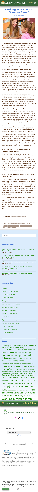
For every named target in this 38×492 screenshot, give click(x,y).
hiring (28, 223)
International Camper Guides (11, 304)
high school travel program (24, 363)
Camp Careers (8, 326)
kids (16, 369)
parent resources (25, 369)
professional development (23, 371)
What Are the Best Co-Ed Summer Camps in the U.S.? (19, 262)
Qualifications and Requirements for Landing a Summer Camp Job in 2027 (17, 267)
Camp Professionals (8, 297)
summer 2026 (28, 373)
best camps (20, 348)
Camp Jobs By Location (16, 358)
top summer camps (24, 390)
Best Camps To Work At (15, 350)
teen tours (10, 390)
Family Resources (7, 301)
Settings (13, 489)
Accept (5, 489)
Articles (4, 288)
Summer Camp (9, 375)
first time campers (12, 363)
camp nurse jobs (21, 223)
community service (31, 360)
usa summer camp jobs (19, 394)
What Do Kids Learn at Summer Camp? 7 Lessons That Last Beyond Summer (18, 250)
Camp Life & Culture (8, 294)
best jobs (27, 350)
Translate (24, 435)
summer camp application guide (22, 377)
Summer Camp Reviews (9, 313)
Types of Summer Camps (10, 320)
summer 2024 (20, 373)
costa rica (4, 363)
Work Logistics (8, 332)
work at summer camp (9, 227)
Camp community (19, 352)
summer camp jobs (14, 380)
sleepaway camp (11, 373)
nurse (19, 369)
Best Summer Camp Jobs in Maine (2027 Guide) (17, 273)
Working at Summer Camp (19, 216)
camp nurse (12, 223)
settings (22, 486)
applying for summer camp (13, 345)
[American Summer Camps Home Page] (13, 3)
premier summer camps (8, 371)
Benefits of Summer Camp (10, 291)
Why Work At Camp (26, 396)
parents (32, 369)
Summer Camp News (9, 310)
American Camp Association (26, 452)
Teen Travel (5, 317)
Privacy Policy (22, 444)
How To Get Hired (13, 366)
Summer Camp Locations (10, 307)
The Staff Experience (10, 329)
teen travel (16, 390)
